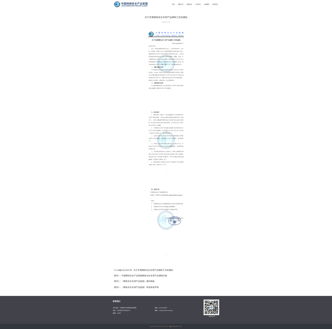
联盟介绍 (180, 4)
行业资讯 (198, 4)
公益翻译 (206, 4)
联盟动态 (189, 4)
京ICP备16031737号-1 (176, 326)
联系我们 (215, 4)
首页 (173, 4)
